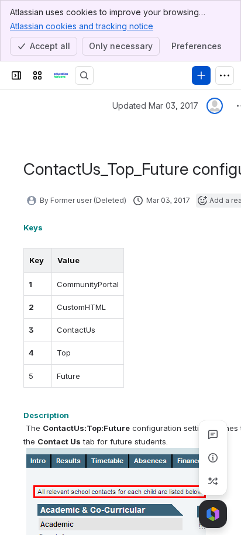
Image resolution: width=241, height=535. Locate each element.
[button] (40, 260)
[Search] (84, 75)
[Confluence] (60, 75)
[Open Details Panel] (213, 457)
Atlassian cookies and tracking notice (81, 26)
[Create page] (213, 481)
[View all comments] (213, 434)
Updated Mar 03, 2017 (155, 106)
